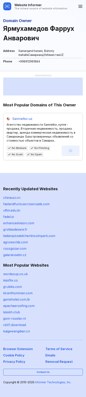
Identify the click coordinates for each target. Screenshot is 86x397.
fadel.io (8, 217)
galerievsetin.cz (14, 255)
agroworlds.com (15, 242)
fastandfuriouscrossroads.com (26, 204)
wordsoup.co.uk (15, 274)
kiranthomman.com (18, 293)
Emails (50, 355)
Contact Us (43, 372)
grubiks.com (12, 287)
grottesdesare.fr (15, 229)
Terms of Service (58, 349)
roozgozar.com (14, 248)
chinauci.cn (11, 198)
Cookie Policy (13, 355)
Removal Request (59, 362)
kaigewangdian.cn (16, 331)
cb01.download (14, 325)
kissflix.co (10, 280)
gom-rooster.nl (14, 318)
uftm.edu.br (12, 210)
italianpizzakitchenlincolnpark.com (29, 236)
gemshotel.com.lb (16, 299)
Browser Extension (18, 349)
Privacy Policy (14, 362)
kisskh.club (11, 312)
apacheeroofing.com (19, 306)
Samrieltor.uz (22, 119)
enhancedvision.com (18, 223)
